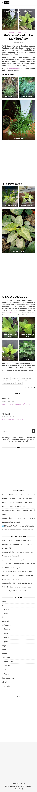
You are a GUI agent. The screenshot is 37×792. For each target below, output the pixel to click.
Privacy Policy (27, 786)
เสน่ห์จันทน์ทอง (28, 381)
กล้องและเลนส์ (8, 661)
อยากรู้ (4, 649)
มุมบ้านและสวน (23, 32)
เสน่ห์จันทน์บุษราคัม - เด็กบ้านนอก (13, 419)
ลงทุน (4, 646)
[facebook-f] (13, 789)
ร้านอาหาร (7, 674)
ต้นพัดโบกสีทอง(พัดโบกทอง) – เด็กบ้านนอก (16, 404)
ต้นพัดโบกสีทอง (11, 313)
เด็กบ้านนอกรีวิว (7, 657)
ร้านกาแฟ (7, 665)
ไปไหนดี (4, 682)
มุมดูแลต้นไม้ (8, 637)
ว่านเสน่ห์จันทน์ (14, 69)
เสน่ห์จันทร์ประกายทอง (8, 383)
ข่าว (3, 617)
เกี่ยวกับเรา (19, 786)
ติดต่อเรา (12, 786)
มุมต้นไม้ (6, 641)
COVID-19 (5, 609)
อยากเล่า (4, 653)
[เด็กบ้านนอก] (6, 2)
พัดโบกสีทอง (15, 378)
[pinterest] (22, 789)
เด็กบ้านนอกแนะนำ (8, 678)
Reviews (5, 613)
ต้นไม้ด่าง (7, 629)
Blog (3, 605)
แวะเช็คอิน (7, 686)
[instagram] (19, 789)
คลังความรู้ (12, 32)
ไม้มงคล (19, 383)
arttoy (4, 601)
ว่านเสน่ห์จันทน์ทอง (8, 381)
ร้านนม (6, 670)
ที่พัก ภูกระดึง (15, 556)
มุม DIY (6, 633)
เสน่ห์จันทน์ (18, 381)
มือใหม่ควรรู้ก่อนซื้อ (26, 378)
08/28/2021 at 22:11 (8, 416)
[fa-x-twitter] (16, 789)
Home (7, 786)
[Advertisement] (18, 162)
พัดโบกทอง (6, 378)
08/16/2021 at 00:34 (8, 401)
